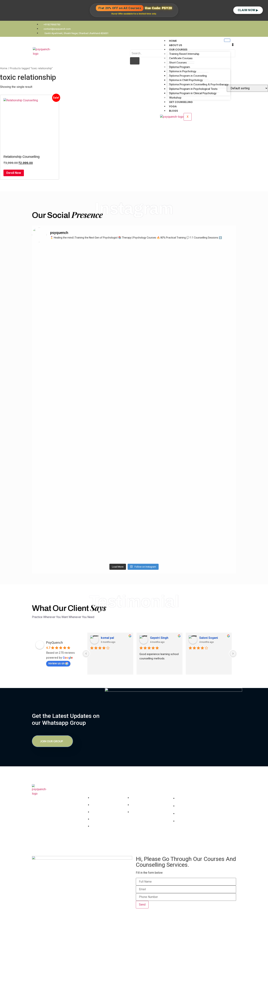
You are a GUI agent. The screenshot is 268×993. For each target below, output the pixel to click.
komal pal (107, 638)
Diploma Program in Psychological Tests (193, 89)
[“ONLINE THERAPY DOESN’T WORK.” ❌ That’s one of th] (212, 314)
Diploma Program (179, 67)
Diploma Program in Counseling (188, 75)
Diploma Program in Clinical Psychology (192, 93)
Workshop (175, 97)
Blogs (173, 111)
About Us (175, 45)
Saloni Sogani (208, 638)
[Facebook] (178, 836)
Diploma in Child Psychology (186, 80)
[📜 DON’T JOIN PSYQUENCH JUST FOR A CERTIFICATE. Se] (108, 462)
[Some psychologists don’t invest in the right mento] (56, 301)
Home (173, 41)
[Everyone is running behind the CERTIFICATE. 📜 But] (212, 456)
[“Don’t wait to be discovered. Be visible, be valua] (108, 299)
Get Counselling (181, 102)
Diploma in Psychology (182, 71)
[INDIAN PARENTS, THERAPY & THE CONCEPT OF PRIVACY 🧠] (56, 445)
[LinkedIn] (185, 836)
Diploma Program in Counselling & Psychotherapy (198, 84)
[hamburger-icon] (227, 40)
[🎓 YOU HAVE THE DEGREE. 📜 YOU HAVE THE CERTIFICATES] (160, 308)
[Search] (134, 60)
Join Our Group (51, 741)
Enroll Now (13, 173)
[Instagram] (192, 836)
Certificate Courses (181, 58)
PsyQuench (54, 642)
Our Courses (178, 49)
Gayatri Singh (159, 638)
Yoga (173, 106)
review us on (56, 663)
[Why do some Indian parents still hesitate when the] (160, 473)
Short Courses (178, 62)
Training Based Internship (184, 54)
